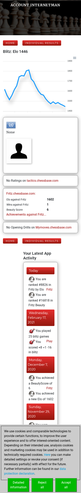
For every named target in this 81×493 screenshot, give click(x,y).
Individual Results (41, 43)
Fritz (49, 289)
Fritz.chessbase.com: (21, 193)
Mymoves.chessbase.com (54, 227)
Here (47, 455)
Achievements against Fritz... (26, 214)
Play (49, 341)
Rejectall (42, 485)
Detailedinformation (18, 485)
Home (10, 43)
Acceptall (66, 485)
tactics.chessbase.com (42, 180)
